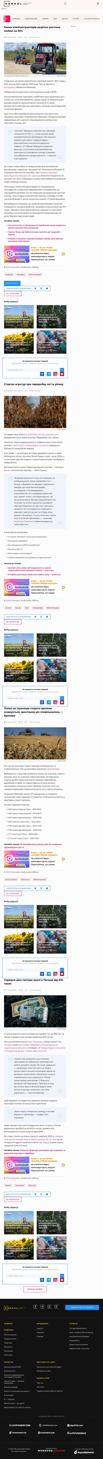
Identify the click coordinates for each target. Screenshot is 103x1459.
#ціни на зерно (11, 879)
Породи (40, 1336)
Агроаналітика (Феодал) (79, 1336)
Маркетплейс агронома (79, 1349)
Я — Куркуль (9, 1399)
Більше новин (35, 1289)
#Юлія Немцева (35, 274)
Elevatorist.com (52, 434)
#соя (27, 608)
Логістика (8, 1355)
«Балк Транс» (19, 445)
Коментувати (12, 283)
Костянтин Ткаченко (23, 521)
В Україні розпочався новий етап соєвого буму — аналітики (34, 575)
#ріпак (18, 608)
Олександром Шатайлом (37, 445)
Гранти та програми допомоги (16, 1391)
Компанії (40, 1332)
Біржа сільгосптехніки (78, 1345)
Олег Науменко (35, 1042)
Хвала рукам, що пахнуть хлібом (17, 1407)
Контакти (40, 1387)
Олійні (76, 19)
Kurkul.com (41, 1051)
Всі (6, 19)
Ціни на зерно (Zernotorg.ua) (81, 1332)
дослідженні (10, 87)
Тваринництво (10, 1339)
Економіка (8, 1351)
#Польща (32, 1185)
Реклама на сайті (44, 1371)
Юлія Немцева (13, 267)
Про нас (40, 1383)
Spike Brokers (53, 769)
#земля (8, 1185)
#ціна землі (19, 1185)
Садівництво (31, 19)
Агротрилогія (9, 1371)
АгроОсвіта (9, 1395)
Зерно (65, 19)
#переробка (37, 608)
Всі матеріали (12, 293)
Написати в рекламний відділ (49, 1367)
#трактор (9, 274)
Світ (55, 19)
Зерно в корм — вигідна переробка (14, 1382)
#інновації (21, 274)
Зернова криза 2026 (12, 1367)
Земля (45, 19)
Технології (8, 1347)
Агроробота (74, 1341)
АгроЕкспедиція (11, 1387)
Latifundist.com (34, 434)
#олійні (8, 608)
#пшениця (25, 879)
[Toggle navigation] (97, 3)
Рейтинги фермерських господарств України (14, 1376)
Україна (16, 19)
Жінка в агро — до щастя (14, 1403)
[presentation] (4, 18)
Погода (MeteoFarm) (77, 1328)
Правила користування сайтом (50, 1391)
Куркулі (40, 1328)
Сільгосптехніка (91, 19)
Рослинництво (10, 1335)
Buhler (7, 470)
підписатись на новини (82, 1307)
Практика (8, 1343)
